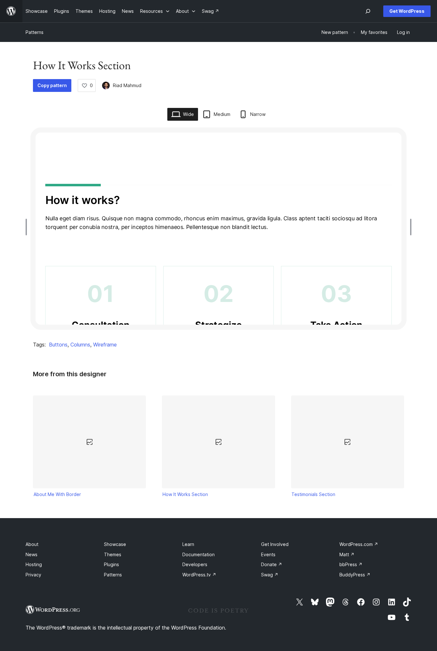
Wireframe (105, 344)
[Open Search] (368, 11)
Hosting (34, 564)
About (32, 544)
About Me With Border (57, 494)
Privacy (33, 574)
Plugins (111, 564)
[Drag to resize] (28, 227)
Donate (271, 564)
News (31, 554)
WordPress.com (358, 544)
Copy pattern (52, 85)
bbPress (350, 564)
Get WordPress (407, 11)
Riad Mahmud (127, 85)
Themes (112, 554)
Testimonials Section (313, 494)
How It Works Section (185, 494)
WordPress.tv (199, 574)
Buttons (58, 344)
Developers (194, 564)
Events (268, 554)
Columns (80, 344)
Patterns (35, 32)
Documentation (198, 554)
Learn (188, 544)
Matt (346, 554)
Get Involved (275, 544)
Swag (269, 574)
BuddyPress (354, 574)
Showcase (115, 544)
